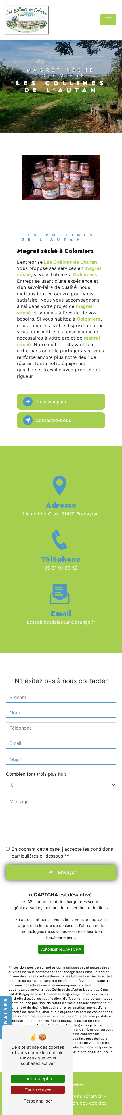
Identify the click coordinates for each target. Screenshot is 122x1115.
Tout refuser (38, 1090)
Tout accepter (38, 1078)
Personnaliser (38, 1101)
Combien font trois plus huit (36, 774)
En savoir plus (50, 401)
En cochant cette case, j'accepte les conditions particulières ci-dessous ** (62, 852)
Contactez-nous (53, 420)
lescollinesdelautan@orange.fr (61, 622)
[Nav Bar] (108, 19)
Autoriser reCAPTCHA (61, 949)
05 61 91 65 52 (61, 568)
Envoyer (67, 872)
